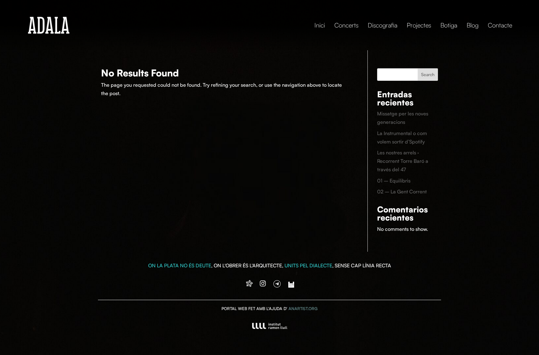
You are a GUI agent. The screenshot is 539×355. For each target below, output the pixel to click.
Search (428, 74)
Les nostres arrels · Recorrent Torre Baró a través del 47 (402, 161)
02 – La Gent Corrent (402, 191)
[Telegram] (277, 286)
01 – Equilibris (393, 181)
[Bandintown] (291, 286)
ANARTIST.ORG (303, 308)
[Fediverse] (249, 286)
